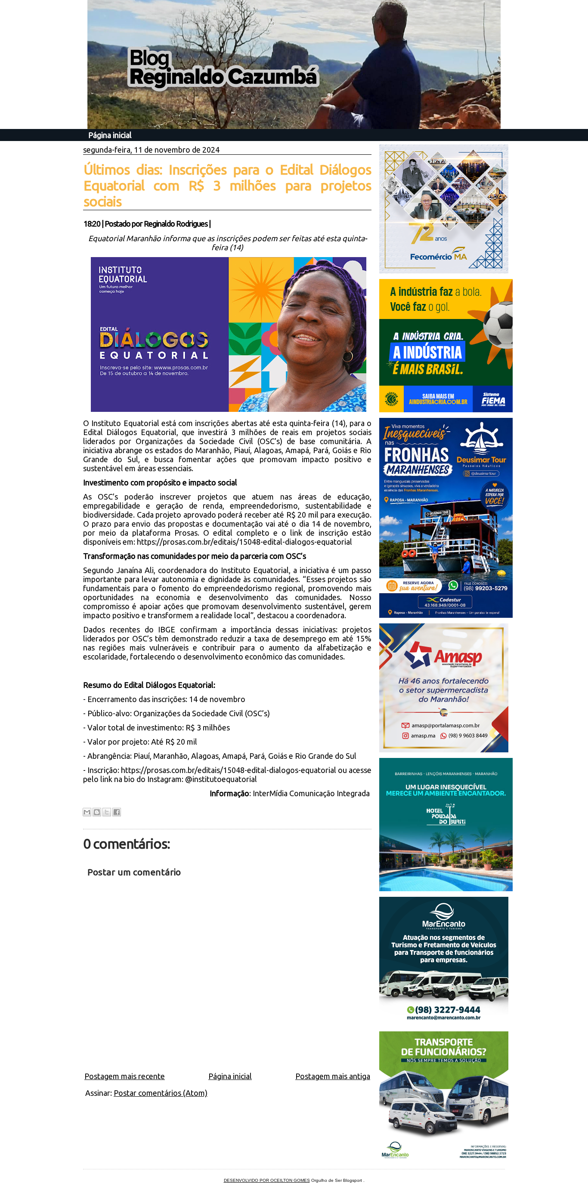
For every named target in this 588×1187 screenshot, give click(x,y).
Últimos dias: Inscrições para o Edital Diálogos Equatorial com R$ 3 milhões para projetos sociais (227, 185)
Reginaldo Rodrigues (175, 223)
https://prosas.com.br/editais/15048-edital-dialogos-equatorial (244, 541)
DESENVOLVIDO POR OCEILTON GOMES (267, 1180)
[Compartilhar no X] (106, 812)
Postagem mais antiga (332, 1076)
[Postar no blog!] (97, 812)
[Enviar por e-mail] (87, 812)
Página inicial (110, 135)
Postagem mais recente (124, 1076)
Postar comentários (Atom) (160, 1093)
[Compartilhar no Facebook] (116, 812)
